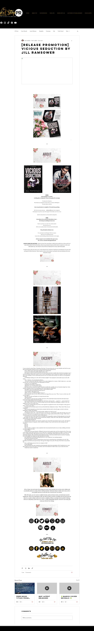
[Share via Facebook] (22, 568)
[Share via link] (32, 568)
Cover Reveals (24, 31)
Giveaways (48, 31)
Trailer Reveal (60, 31)
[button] (61, 13)
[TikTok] (8, 22)
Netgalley (41, 31)
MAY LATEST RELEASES (44, 597)
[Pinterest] (12, 22)
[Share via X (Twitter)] (25, 568)
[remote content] (47, 324)
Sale (54, 31)
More (67, 31)
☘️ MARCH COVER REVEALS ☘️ (69, 597)
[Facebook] (1, 22)
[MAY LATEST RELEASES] (47, 588)
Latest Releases (33, 31)
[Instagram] (5, 22)
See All (77, 580)
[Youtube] (15, 22)
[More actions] (71, 40)
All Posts (16, 31)
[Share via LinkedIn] (29, 568)
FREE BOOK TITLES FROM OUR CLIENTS (22, 597)
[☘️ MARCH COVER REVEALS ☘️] (69, 588)
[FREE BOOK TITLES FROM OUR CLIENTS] (25, 588)
